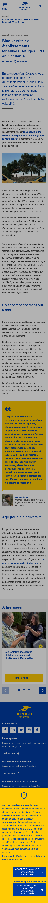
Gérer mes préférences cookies (30, 881)
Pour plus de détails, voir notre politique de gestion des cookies (23, 858)
